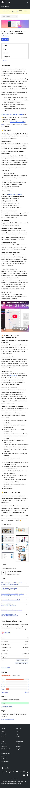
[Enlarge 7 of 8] (26, 546)
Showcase (18, 728)
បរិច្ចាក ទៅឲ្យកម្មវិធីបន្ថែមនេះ (7, 719)
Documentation (7, 114)
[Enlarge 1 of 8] (12, 529)
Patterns (18, 736)
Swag (18, 749)
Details (5, 45)
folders (22, 660)
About (3, 728)
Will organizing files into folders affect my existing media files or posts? (11, 583)
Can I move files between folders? (10, 600)
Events (17, 744)
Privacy (3, 736)
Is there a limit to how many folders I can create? (8, 604)
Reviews (5, 49)
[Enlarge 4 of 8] (12, 553)
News (3, 731)
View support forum (6, 706)
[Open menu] (27, 2)
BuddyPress (5, 761)
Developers (4, 746)
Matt (3, 756)
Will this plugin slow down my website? (11, 610)
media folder (18, 663)
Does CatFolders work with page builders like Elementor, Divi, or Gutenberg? (12, 594)
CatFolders (6, 36)
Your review (4, 692)
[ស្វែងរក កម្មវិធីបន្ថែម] (16, 16)
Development (6, 56)
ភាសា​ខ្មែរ (7, 768)
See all (27, 692)
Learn (2, 741)
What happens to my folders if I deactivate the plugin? (9, 589)
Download (5, 39)
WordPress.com (6, 753)
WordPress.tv (5, 749)
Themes (18, 731)
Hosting (3, 734)
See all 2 (27, 657)
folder (18, 660)
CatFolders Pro (13, 375)
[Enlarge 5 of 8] (26, 529)
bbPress (4, 759)
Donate (18, 746)
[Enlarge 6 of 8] (26, 537)
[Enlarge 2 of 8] (12, 537)
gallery (26, 660)
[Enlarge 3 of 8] (12, 545)
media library (25, 663)
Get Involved (19, 741)
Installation (6, 53)
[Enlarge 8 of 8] (26, 555)
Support (5, 60)
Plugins (17, 734)
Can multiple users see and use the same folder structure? (9, 615)
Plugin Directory (5, 6)
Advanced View (5, 667)
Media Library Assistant (15, 194)
